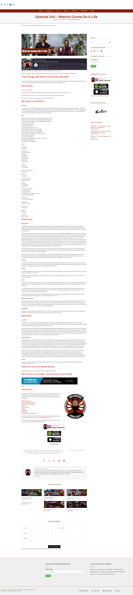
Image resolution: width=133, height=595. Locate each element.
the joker (36, 453)
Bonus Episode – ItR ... (27, 502)
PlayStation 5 (29, 90)
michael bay (43, 451)
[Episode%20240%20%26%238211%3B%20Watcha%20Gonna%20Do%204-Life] (44, 460)
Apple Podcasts (39, 73)
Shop (92, 10)
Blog (58, 10)
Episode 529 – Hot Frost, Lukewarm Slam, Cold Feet (102, 574)
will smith (56, 453)
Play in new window (33, 70)
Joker (52, 98)
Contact (74, 10)
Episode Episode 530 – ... (50, 497)
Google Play (24, 410)
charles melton (47, 450)
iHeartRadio (73, 73)
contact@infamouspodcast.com (29, 413)
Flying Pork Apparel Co (50, 371)
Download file (24, 70)
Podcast (49, 10)
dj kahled (60, 450)
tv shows (41, 453)
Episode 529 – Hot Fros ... (73, 497)
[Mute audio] (39, 65)
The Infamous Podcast (74, 19)
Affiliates (84, 10)
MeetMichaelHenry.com (46, 417)
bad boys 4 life (38, 450)
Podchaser (60, 73)
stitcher (23, 405)
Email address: (94, 59)
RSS (64, 73)
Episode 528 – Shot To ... (50, 509)
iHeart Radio (24, 411)
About (66, 10)
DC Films (55, 92)
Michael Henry (45, 416)
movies (48, 451)
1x (44, 65)
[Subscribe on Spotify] (101, 86)
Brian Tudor (41, 420)
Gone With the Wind (26, 95)
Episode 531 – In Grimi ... (27, 497)
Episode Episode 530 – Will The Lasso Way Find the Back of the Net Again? (107, 571)
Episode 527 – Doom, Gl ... (73, 509)
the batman (30, 453)
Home (40, 10)
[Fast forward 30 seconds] (47, 66)
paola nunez (54, 451)
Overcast (55, 73)
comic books (55, 450)
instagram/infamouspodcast (28, 404)
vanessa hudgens (48, 453)
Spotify (67, 73)
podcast (55, 19)
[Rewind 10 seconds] (42, 66)
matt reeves (37, 451)
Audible (33, 73)
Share (47, 68)
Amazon (29, 73)
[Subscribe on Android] (101, 92)
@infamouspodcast (26, 401)
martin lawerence (28, 451)
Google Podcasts (48, 73)
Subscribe (41, 68)
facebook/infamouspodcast (28, 402)
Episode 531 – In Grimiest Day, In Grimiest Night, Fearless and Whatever (107, 569)
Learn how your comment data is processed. (50, 548)
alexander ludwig (29, 450)
